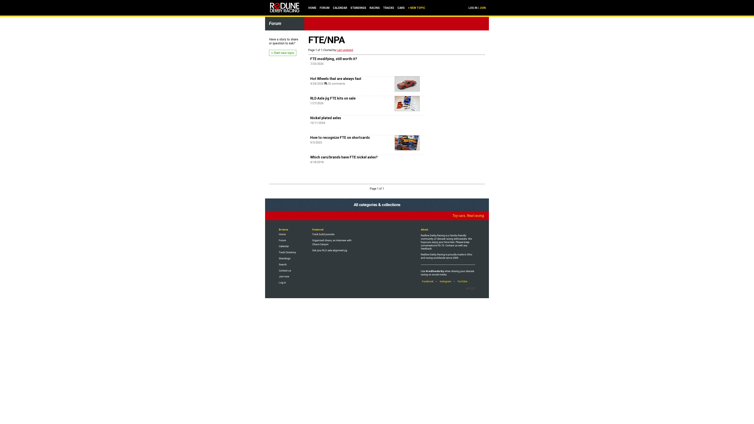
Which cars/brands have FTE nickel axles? (344, 157)
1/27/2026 (317, 103)
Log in (282, 282)
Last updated (345, 50)
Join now (284, 276)
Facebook (428, 281)
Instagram (445, 281)
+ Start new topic (282, 53)
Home (312, 7)
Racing (375, 7)
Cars (401, 7)
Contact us (285, 270)
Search (283, 264)
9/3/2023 (316, 142)
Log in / (477, 7)
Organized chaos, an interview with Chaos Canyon (331, 242)
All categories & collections (377, 204)
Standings (358, 7)
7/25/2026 (317, 63)
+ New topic (416, 7)
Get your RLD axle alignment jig (329, 250)
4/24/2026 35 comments (327, 83)
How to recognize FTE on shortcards (340, 137)
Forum (324, 7)
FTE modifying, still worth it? (333, 59)
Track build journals (323, 234)
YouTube (462, 281)
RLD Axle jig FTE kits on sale (333, 98)
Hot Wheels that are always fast (335, 79)
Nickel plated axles (325, 118)
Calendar (340, 7)
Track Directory (287, 252)
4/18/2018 (317, 162)
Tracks (388, 7)
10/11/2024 (317, 122)
